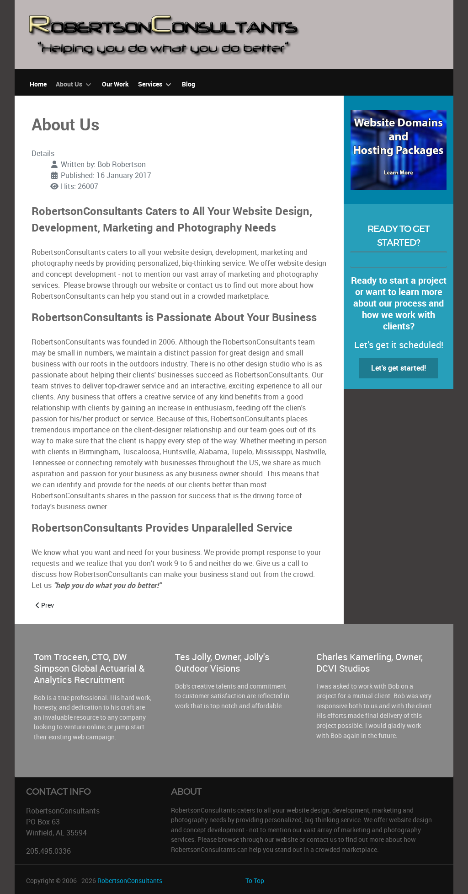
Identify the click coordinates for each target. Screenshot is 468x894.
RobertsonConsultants (129, 881)
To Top (254, 881)
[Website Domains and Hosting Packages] (399, 149)
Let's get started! (398, 368)
